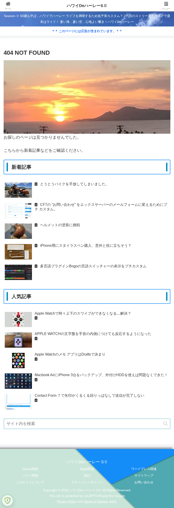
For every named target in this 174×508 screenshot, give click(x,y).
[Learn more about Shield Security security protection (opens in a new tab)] (7, 500)
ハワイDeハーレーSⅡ (87, 5)
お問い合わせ (143, 482)
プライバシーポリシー (87, 482)
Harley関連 (30, 469)
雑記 (87, 475)
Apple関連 (87, 469)
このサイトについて (30, 482)
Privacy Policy (67, 501)
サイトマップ (143, 475)
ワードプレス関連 (144, 469)
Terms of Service (96, 501)
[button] (166, 423)
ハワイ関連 (30, 475)
